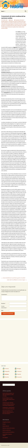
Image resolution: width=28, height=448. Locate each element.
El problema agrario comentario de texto (14, 24)
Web (2, 310)
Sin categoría (5, 437)
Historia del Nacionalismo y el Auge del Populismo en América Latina (8, 395)
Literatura (19, 371)
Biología (19, 368)
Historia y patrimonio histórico (8, 432)
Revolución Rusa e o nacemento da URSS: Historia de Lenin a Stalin (9, 399)
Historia (11, 20)
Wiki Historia (4, 445)
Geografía (7, 371)
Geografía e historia (6, 422)
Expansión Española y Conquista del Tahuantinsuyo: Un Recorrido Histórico (8, 412)
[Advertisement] (8, 38)
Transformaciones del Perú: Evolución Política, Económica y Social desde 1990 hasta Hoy (9, 404)
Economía (19, 377)
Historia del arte (6, 426)
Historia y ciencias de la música (9, 428)
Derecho (7, 377)
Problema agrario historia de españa (8, 26)
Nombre (3, 303)
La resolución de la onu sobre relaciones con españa (16, 25)
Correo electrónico (4, 306)
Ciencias (7, 368)
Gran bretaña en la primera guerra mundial (13, 278)
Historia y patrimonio (7, 430)
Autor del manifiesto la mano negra (17, 280)
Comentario (4, 294)
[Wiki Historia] (14, 5)
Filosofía (19, 374)
